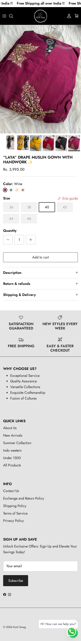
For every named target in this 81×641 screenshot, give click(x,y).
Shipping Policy (14, 505)
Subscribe (15, 580)
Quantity (10, 230)
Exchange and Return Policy (23, 498)
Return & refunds (16, 283)
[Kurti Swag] (40, 16)
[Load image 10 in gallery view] (40, 79)
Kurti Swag (19, 627)
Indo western (12, 450)
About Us (10, 427)
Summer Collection (17, 442)
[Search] (13, 16)
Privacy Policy (13, 520)
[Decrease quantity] (8, 239)
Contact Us (11, 490)
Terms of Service (15, 513)
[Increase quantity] (30, 239)
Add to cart (40, 257)
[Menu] (4, 16)
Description (12, 272)
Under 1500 (12, 457)
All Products (12, 465)
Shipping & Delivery (19, 294)
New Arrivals (12, 435)
